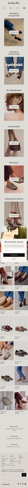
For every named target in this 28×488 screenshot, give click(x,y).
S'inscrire (14, 255)
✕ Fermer (14, 259)
